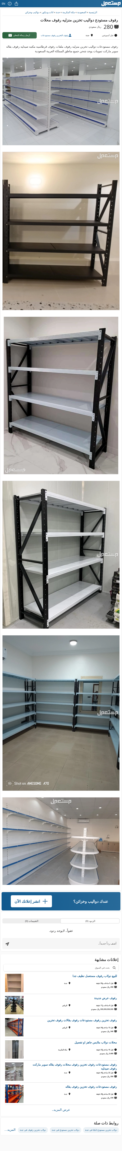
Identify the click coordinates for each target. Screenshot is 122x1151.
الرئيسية (93, 12)
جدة (58, 12)
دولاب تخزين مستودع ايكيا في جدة (101, 1129)
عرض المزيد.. (61, 1109)
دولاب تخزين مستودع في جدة (65, 1129)
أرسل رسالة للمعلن (21, 35)
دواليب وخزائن (32, 12)
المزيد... (10, 1129)
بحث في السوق (102, 967)
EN (3, 3)
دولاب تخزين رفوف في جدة (33, 1129)
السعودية (81, 12)
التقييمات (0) (31, 920)
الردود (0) (90, 920)
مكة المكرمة (68, 12)
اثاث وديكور (47, 12)
